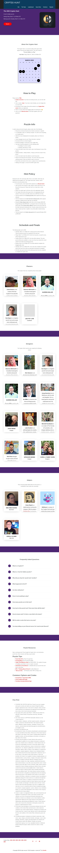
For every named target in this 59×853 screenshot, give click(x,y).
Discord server (25, 111)
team (23, 103)
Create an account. (19, 99)
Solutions (45, 7)
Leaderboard (31, 7)
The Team (24, 7)
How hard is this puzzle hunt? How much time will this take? (29, 608)
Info (18, 7)
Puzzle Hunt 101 (19, 658)
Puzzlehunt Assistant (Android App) (23, 681)
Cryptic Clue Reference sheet (21, 662)
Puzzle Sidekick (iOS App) (21, 679)
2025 (5, 841)
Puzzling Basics (19, 660)
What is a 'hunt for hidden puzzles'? (22, 571)
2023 (25, 840)
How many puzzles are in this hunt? (22, 602)
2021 (20, 840)
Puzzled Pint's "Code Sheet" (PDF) (23, 677)
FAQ (20, 98)
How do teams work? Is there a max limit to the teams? (27, 614)
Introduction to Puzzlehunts (21, 665)
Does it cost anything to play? (21, 596)
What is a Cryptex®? (18, 566)
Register (51, 7)
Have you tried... (19, 670)
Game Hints (38, 7)
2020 (17, 840)
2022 (22, 840)
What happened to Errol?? (20, 584)
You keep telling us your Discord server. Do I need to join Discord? (31, 626)
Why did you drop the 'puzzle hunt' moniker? (25, 578)
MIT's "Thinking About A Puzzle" (22, 669)
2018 (11, 840)
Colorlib (44, 850)
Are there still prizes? (18, 590)
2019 (14, 840)
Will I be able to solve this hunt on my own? (24, 620)
